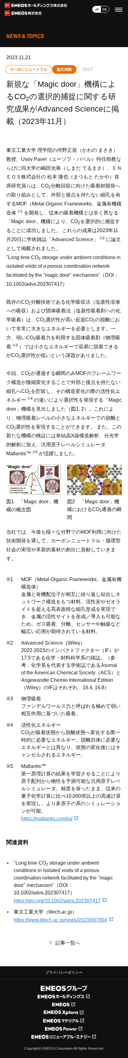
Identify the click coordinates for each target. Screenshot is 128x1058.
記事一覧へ (67, 943)
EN (105, 9)
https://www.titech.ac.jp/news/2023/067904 (60, 920)
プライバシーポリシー (64, 972)
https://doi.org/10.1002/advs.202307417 (57, 900)
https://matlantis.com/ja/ (46, 818)
